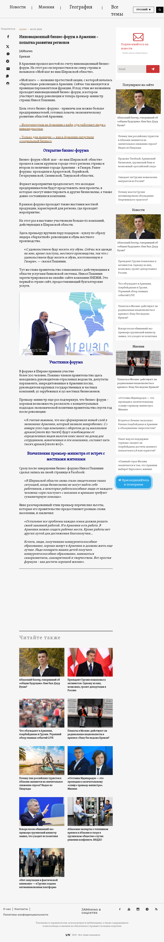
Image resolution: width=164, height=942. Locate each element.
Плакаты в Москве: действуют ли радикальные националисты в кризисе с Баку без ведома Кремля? (88, 734)
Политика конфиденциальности (25, 914)
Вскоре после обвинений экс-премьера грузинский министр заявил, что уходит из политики (38, 833)
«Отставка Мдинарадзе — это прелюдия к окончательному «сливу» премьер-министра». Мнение (86, 784)
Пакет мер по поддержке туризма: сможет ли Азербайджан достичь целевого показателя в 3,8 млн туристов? (137, 445)
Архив (24, 29)
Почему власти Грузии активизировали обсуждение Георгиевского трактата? (136, 196)
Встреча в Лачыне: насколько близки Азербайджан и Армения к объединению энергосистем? (137, 424)
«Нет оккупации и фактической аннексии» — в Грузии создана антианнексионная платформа (38, 884)
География (81, 7)
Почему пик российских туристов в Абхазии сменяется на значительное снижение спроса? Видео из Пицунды (41, 784)
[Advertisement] (66, 600)
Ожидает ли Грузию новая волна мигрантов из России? (137, 179)
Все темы (117, 10)
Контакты (21, 909)
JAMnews (26, 51)
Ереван (24, 56)
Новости (18, 7)
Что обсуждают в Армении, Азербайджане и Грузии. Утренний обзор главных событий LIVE (40, 734)
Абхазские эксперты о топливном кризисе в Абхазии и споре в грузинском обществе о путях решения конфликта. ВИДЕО (88, 835)
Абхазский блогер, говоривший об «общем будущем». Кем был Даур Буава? (39, 683)
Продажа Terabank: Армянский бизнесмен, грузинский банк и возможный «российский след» (137, 162)
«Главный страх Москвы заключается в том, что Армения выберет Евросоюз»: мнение (137, 465)
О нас (7, 909)
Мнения (46, 7)
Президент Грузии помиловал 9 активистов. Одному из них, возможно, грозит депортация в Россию (87, 685)
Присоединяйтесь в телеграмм (135, 482)
